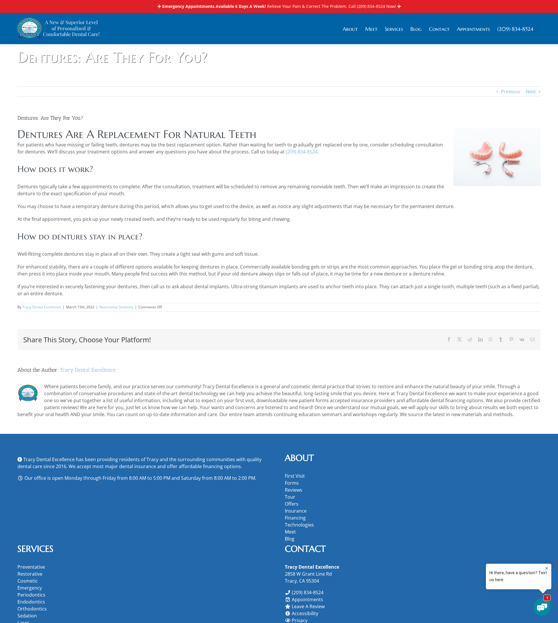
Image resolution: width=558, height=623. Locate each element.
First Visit (295, 476)
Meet (290, 532)
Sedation (27, 616)
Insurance (296, 511)
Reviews (293, 490)
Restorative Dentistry (116, 307)
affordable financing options (210, 466)
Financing (295, 518)
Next (531, 91)
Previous (510, 91)
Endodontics (31, 602)
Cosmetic (27, 581)
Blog (289, 539)
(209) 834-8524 (371, 6)
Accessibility (305, 613)
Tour (290, 497)
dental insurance (137, 466)
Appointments (307, 599)
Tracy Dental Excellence (41, 307)
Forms (292, 483)
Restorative (29, 574)
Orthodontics (32, 609)
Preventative (31, 567)
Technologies (299, 525)
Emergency (29, 588)
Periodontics (31, 595)
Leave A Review (308, 606)
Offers (291, 504)
